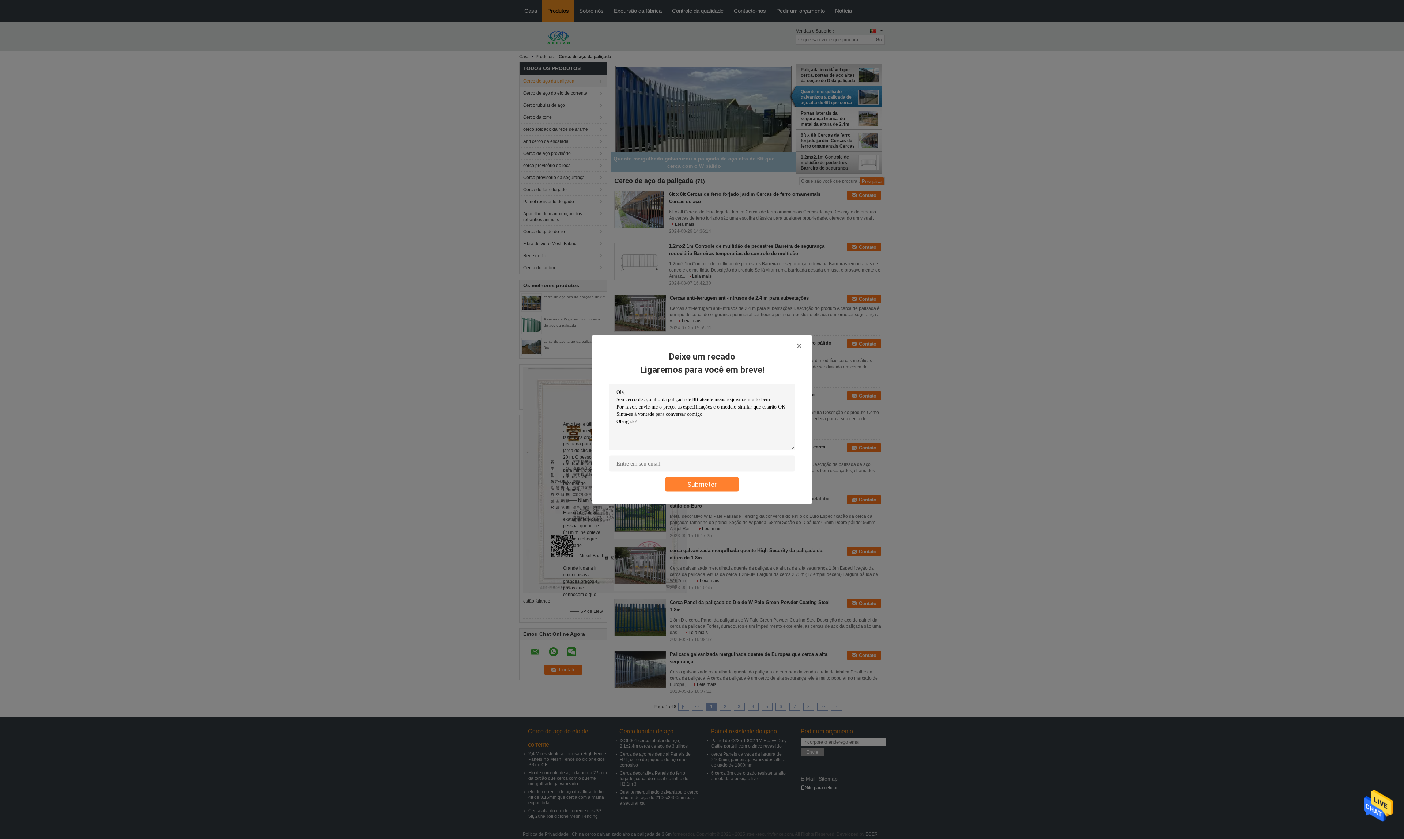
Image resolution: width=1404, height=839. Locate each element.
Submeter (702, 484)
